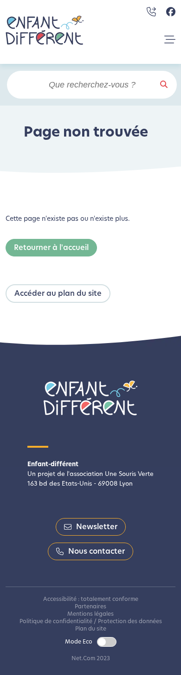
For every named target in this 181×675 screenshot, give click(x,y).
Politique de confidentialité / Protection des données (90, 622)
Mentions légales (90, 614)
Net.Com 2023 (90, 659)
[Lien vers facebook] (170, 12)
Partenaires (90, 607)
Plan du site (90, 629)
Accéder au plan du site (58, 294)
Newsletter (96, 527)
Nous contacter (96, 552)
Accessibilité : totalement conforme (90, 599)
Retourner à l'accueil (51, 248)
